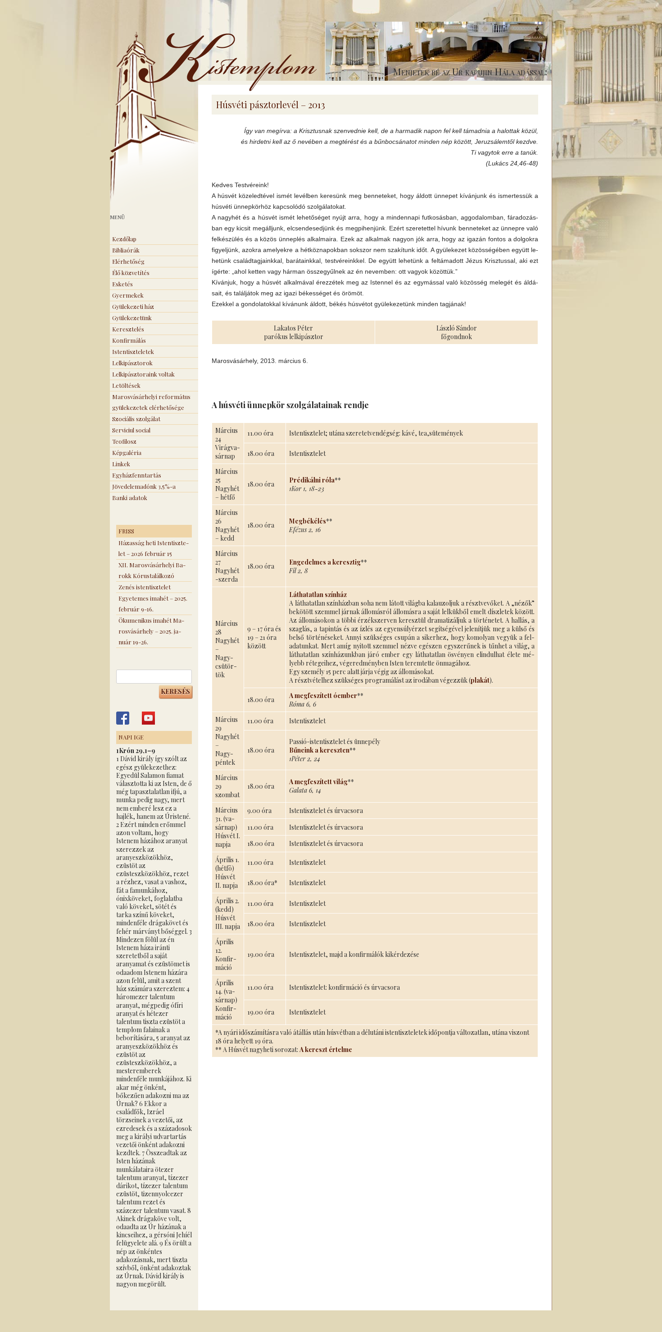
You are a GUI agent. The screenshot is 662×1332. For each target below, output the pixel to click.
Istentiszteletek (133, 351)
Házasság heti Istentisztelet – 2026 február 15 (153, 548)
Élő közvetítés (131, 272)
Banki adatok (129, 497)
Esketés (122, 284)
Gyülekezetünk (132, 318)
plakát (480, 680)
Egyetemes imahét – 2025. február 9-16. (152, 603)
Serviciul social (131, 430)
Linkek (121, 464)
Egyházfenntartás (136, 475)
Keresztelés (128, 329)
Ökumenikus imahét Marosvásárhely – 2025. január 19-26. (151, 631)
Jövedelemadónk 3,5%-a (144, 486)
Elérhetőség (128, 261)
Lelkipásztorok (132, 363)
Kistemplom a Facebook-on (122, 718)
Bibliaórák (126, 250)
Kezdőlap (124, 239)
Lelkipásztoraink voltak (143, 374)
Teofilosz (124, 441)
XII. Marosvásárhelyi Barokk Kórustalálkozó (152, 570)
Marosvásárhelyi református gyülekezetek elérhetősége (151, 402)
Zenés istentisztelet (144, 587)
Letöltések (126, 385)
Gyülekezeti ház (133, 306)
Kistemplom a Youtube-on (148, 718)
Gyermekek (128, 295)
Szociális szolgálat (136, 419)
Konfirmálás (129, 340)
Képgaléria (126, 452)
